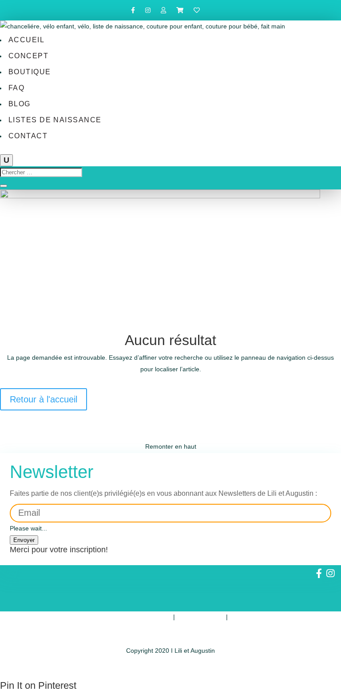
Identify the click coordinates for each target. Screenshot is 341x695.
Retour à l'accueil (43, 399)
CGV (236, 616)
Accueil (26, 40)
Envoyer (24, 540)
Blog (19, 104)
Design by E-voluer (170, 668)
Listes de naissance (55, 120)
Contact (28, 136)
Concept (28, 56)
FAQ (16, 88)
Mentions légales (200, 616)
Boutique (29, 72)
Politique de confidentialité (134, 616)
